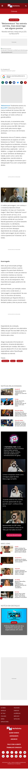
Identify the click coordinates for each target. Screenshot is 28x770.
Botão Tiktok (3, 753)
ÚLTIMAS (3, 708)
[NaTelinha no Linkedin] (11, 756)
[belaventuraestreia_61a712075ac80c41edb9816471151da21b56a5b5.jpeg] (7, 391)
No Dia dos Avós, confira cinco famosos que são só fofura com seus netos (20, 403)
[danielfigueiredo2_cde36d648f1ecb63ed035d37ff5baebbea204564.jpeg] (7, 413)
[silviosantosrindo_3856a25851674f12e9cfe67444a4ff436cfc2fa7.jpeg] (7, 401)
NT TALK (3, 713)
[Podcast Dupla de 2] (16, 756)
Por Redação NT (5, 69)
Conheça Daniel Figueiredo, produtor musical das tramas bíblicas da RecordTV (21, 414)
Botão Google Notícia (7, 757)
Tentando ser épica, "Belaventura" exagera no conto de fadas (20, 392)
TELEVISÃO (17, 708)
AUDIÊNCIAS (17, 713)
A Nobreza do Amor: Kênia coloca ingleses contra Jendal (21, 561)
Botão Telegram (3, 757)
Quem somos (14, 733)
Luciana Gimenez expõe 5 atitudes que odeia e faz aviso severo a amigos (21, 572)
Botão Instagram (20, 753)
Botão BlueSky (20, 757)
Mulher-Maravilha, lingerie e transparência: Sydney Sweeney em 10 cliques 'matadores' (20, 584)
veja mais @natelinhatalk (14, 535)
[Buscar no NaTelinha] (26, 6)
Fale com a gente (14, 744)
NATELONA (17, 719)
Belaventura (5, 361)
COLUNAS (3, 716)
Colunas (14, 11)
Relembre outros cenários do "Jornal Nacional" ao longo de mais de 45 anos (20, 424)
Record (13, 361)
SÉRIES (2, 719)
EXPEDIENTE (14, 736)
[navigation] (2, 5)
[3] (7, 571)
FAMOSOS (16, 710)
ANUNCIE (14, 739)
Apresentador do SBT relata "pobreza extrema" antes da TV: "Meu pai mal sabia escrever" (13, 527)
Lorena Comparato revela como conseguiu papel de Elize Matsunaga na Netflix (13, 477)
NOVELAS (3, 710)
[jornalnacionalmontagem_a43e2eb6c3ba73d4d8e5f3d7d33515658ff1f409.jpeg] (7, 422)
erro (25, 82)
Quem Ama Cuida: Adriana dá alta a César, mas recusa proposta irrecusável (21, 595)
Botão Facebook (11, 753)
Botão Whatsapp (7, 753)
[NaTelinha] (14, 6)
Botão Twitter (16, 753)
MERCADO (16, 716)
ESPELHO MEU (5, 721)
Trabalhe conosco (14, 747)
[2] (7, 560)
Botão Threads (24, 757)
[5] (7, 594)
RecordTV (20, 361)
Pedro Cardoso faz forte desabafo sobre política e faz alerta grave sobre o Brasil (21, 550)
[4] (7, 582)
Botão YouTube (24, 753)
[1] (7, 549)
